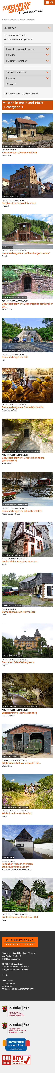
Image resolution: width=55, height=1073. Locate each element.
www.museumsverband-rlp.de (15, 967)
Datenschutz (8, 983)
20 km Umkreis (31, 94)
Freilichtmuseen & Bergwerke (17, 39)
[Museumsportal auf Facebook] (3, 975)
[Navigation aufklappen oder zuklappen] (49, 2)
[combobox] (27, 49)
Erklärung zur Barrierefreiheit (17, 989)
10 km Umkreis (13, 94)
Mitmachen (7, 986)
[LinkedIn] (7, 975)
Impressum (7, 980)
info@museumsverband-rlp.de (15, 970)
